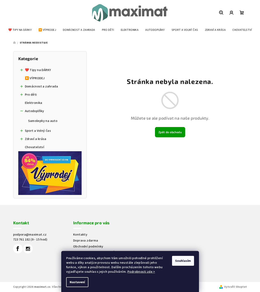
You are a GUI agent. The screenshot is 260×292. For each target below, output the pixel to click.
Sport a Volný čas (38, 130)
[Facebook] (18, 248)
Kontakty (80, 234)
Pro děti (31, 94)
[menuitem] (20, 30)
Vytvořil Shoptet (235, 287)
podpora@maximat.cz (30, 234)
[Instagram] (28, 248)
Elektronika (33, 103)
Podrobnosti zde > (141, 271)
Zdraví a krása (35, 139)
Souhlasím (183, 261)
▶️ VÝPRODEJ (35, 78)
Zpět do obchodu (170, 132)
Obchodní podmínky (88, 246)
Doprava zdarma (85, 240)
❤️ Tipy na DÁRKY (38, 70)
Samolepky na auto (43, 121)
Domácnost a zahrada (41, 86)
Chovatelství (34, 147)
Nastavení (77, 282)
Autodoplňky (34, 111)
